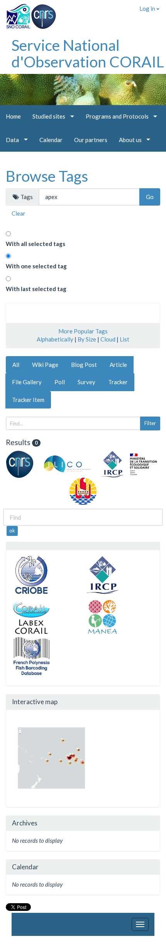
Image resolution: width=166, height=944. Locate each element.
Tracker (118, 381)
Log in (147, 8)
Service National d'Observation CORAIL (88, 53)
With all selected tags (35, 243)
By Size (87, 339)
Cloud (107, 339)
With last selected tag (36, 288)
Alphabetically (55, 339)
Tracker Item (28, 399)
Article (118, 364)
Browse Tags (47, 176)
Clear (18, 213)
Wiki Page (45, 364)
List (124, 339)
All (15, 364)
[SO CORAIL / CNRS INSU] (28, 13)
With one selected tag (36, 266)
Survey (86, 381)
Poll (59, 381)
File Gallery (27, 381)
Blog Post (84, 364)
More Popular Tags (83, 331)
